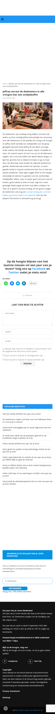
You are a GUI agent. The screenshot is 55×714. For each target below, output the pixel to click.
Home (5, 84)
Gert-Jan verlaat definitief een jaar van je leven (22, 414)
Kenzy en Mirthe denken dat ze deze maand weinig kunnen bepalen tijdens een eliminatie (27, 466)
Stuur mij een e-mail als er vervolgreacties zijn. (24, 355)
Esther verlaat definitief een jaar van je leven (21, 443)
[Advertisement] (27, 51)
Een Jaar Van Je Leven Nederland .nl (30, 710)
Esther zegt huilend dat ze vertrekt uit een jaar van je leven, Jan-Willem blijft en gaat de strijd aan (27, 458)
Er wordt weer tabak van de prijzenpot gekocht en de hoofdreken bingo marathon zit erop (24, 436)
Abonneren (15, 588)
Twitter (13, 272)
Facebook (39, 268)
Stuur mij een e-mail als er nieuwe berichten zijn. (25, 359)
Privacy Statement (11, 691)
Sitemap (6, 697)
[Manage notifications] (6, 708)
